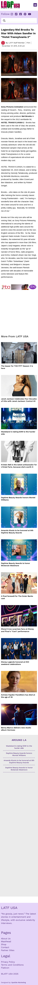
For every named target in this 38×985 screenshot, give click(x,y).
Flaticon (5, 967)
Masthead (6, 941)
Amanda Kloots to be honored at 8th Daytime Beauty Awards (17, 531)
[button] (35, 5)
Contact (5, 947)
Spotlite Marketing (18, 982)
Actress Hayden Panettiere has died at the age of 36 (18, 696)
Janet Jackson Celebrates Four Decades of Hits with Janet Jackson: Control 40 (19, 400)
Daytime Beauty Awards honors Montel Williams (18, 498)
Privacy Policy (8, 962)
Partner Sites (7, 950)
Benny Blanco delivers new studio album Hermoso (16, 729)
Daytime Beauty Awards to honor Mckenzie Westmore (15, 564)
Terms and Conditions (12, 965)
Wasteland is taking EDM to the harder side (18, 433)
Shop (3, 944)
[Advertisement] (19, 311)
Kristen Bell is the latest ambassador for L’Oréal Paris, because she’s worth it (19, 466)
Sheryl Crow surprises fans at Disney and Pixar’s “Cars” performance (17, 630)
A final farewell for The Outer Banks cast (17, 597)
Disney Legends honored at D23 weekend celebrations (15, 663)
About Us (6, 938)
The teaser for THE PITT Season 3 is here (17, 367)
